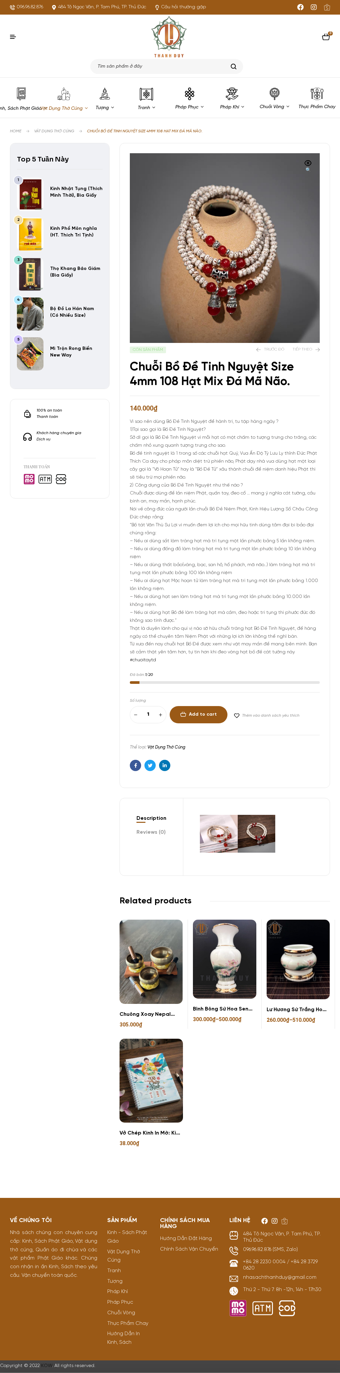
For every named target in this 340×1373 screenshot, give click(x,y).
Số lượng (138, 700)
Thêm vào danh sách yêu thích (270, 715)
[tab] (151, 818)
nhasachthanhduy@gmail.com (279, 1277)
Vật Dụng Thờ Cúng (54, 131)
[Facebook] (300, 7)
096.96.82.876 (30, 7)
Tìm (234, 66)
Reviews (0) (151, 832)
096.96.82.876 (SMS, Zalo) (270, 1249)
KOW (46, 1365)
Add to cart (203, 714)
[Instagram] (313, 7)
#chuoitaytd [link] (143, 660)
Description (151, 818)
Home (15, 131)
